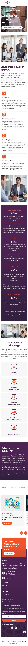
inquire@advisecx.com (11, 578)
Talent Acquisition (6, 602)
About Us (4, 585)
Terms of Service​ (10, 639)
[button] (25, 2)
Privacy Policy (18, 639)
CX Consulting (5, 594)
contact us (9, 553)
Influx (17, 643)
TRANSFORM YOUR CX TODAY (12, 27)
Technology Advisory (7, 599)
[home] (8, 2)
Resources (4, 588)
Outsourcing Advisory (7, 597)
